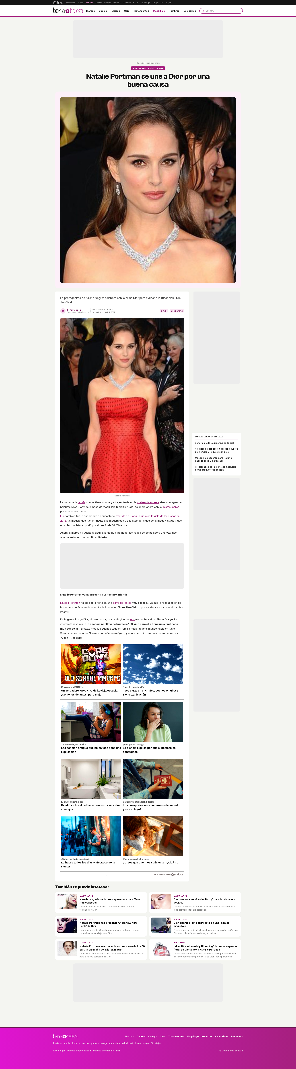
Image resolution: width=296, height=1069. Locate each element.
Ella (62, 516)
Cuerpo (116, 11)
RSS (118, 1050)
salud (125, 1043)
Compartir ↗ (177, 311)
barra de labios (122, 602)
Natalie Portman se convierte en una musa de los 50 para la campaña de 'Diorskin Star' (112, 948)
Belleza (89, 3)
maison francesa (148, 502)
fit (152, 1043)
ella (132, 619)
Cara (127, 11)
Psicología (145, 3)
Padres (107, 3)
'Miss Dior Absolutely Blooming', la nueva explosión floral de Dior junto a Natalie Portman (206, 948)
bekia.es (57, 1043)
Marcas (90, 11)
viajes (158, 1043)
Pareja (116, 3)
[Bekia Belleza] (68, 10)
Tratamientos (141, 11)
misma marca (170, 506)
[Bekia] (58, 2)
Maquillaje (159, 11)
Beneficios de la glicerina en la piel (214, 443)
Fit (162, 3)
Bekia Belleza (142, 63)
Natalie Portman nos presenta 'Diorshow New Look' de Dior (108, 924)
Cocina (99, 3)
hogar (146, 1043)
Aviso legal (59, 1050)
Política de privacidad (79, 1050)
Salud (135, 3)
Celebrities (189, 11)
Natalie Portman (70, 602)
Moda (80, 3)
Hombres (174, 11)
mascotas (114, 1043)
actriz (81, 502)
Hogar (155, 3)
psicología (135, 1043)
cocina (85, 1043)
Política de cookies (103, 1050)
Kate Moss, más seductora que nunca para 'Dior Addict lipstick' (110, 901)
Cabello (103, 11)
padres (95, 1043)
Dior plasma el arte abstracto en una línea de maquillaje (201, 924)
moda (67, 1043)
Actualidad (70, 3)
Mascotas (126, 3)
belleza (76, 1043)
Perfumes (179, 943)
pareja (104, 1043)
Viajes (168, 3)
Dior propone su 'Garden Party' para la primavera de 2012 (204, 901)
